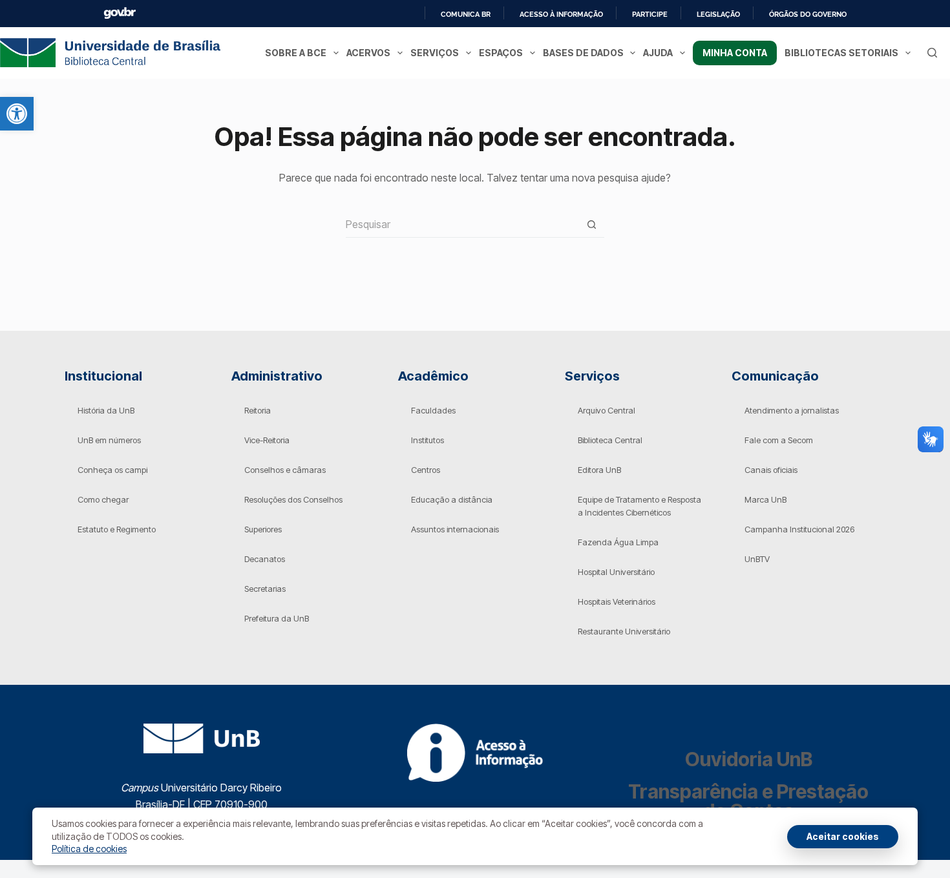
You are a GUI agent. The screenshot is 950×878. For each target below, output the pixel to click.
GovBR (119, 13)
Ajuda (658, 52)
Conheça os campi (112, 470)
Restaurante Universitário (624, 631)
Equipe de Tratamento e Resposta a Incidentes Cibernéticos (639, 505)
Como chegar (103, 499)
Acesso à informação (561, 14)
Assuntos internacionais (455, 529)
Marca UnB (765, 499)
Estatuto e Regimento (117, 529)
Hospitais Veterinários (616, 601)
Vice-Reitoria (267, 440)
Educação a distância (451, 499)
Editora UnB (599, 470)
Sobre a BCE (295, 52)
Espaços (501, 52)
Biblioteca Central (610, 440)
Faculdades (433, 410)
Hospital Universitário (616, 572)
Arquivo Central (606, 410)
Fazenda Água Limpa (618, 542)
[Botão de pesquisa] (591, 225)
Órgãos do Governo (808, 14)
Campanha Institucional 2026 (799, 529)
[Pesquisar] (932, 52)
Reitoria (257, 410)
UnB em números (109, 440)
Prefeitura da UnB (276, 618)
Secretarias (265, 588)
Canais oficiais (770, 470)
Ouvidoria (748, 759)
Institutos (427, 440)
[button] (17, 114)
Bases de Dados (583, 52)
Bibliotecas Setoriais (841, 52)
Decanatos (264, 559)
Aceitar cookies (843, 836)
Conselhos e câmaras (285, 470)
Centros (425, 470)
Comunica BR (466, 14)
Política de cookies (89, 848)
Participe (650, 14)
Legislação (718, 14)
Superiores (263, 529)
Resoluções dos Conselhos (293, 499)
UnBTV (757, 559)
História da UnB (106, 410)
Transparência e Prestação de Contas (748, 801)
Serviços (434, 52)
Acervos (368, 52)
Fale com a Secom (778, 440)
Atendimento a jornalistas (791, 410)
